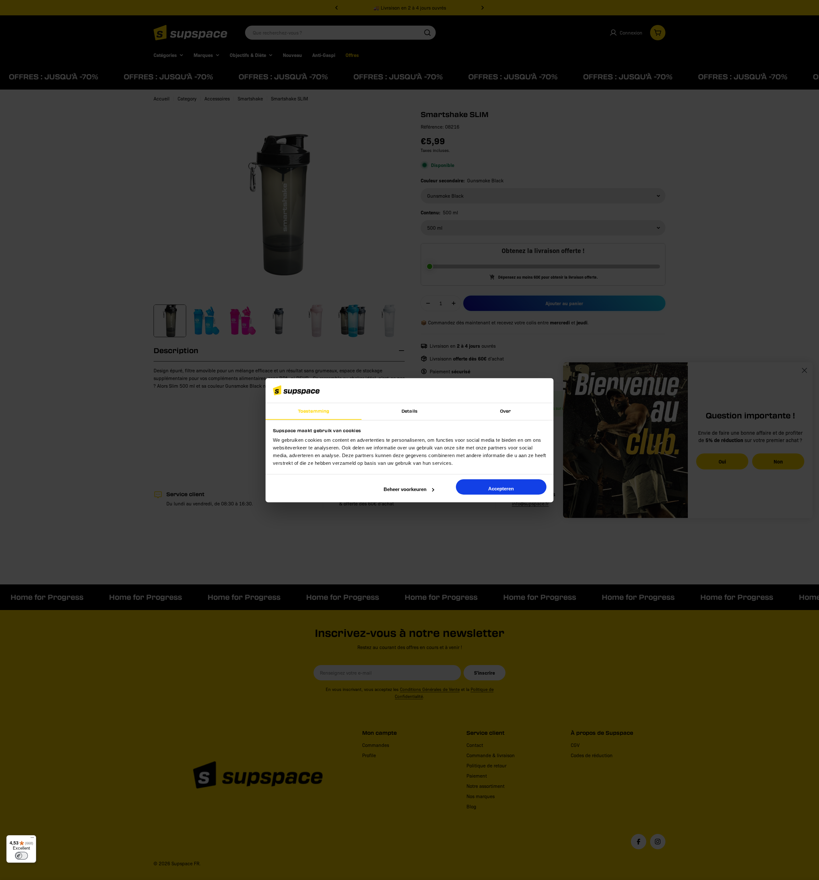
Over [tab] (505, 411)
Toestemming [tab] (313, 411)
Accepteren (501, 488)
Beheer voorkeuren (405, 489)
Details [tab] (409, 411)
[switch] (21, 856)
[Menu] (32, 839)
